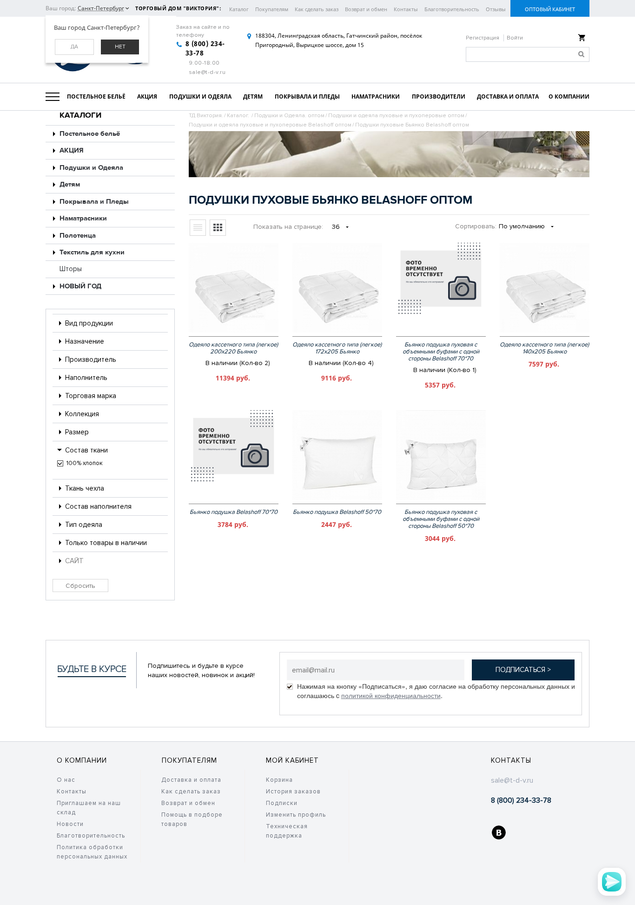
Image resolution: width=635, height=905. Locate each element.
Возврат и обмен (366, 9)
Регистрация (483, 37)
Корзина (279, 780)
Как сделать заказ (316, 9)
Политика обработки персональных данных (92, 852)
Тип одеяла (83, 524)
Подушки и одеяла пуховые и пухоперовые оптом (396, 115)
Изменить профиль (296, 814)
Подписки (282, 803)
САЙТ (74, 561)
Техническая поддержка (287, 831)
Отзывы (496, 9)
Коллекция (82, 414)
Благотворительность (451, 9)
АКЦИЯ (72, 150)
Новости (70, 824)
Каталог (239, 9)
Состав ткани (86, 450)
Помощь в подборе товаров (192, 819)
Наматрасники (83, 218)
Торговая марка (90, 396)
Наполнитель (86, 377)
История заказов (293, 791)
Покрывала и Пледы (94, 201)
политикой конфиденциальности (391, 695)
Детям (70, 184)
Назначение (84, 341)
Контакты (406, 9)
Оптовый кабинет (550, 9)
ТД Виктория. (206, 115)
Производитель (90, 359)
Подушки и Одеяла (91, 167)
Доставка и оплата (191, 780)
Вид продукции (89, 323)
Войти (515, 37)
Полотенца (78, 235)
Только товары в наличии (106, 543)
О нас (66, 780)
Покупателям (271, 9)
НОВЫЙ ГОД (80, 286)
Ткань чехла (84, 488)
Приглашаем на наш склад (89, 807)
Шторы (71, 269)
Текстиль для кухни (92, 252)
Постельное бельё (90, 133)
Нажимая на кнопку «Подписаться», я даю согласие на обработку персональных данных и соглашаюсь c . (436, 690)
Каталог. (239, 115)
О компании (82, 760)
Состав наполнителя (98, 506)
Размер (77, 432)
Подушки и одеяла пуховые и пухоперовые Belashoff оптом (270, 124)
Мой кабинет (292, 760)
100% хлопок (84, 463)
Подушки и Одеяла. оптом (289, 115)
